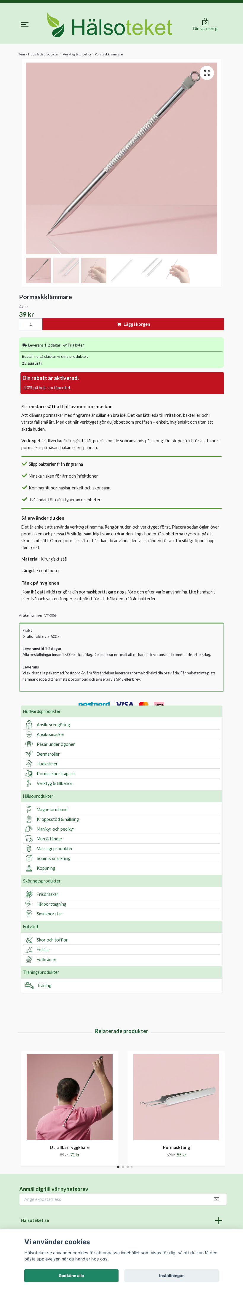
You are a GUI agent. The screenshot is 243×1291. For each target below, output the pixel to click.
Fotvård (30, 926)
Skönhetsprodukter (42, 880)
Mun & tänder (50, 838)
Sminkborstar (49, 913)
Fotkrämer (47, 959)
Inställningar (171, 1275)
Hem (21, 54)
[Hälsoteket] (110, 25)
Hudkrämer (47, 763)
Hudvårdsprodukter (42, 711)
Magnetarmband (52, 809)
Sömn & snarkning (54, 858)
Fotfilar (43, 949)
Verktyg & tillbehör (55, 783)
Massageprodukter (55, 848)
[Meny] (25, 25)
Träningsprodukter (41, 972)
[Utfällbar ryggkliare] (70, 1097)
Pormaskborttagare (56, 773)
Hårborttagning (51, 904)
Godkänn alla (71, 1275)
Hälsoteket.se (35, 1220)
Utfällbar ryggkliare (69, 1147)
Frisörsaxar (47, 894)
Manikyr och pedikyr (55, 829)
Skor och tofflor (52, 939)
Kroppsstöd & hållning (58, 819)
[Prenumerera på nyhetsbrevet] (216, 1199)
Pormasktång (176, 1147)
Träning (44, 985)
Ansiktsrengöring (53, 724)
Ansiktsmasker (51, 734)
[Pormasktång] (176, 1097)
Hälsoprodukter (38, 796)
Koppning (46, 868)
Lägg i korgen (137, 324)
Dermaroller (48, 754)
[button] (118, 1167)
